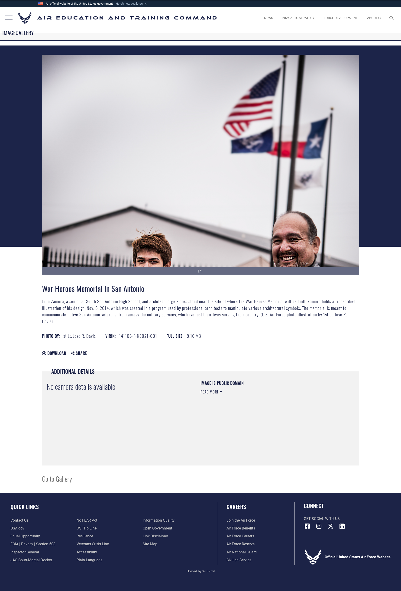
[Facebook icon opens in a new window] (307, 526)
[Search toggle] (392, 18)
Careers (236, 506)
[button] (132, 3)
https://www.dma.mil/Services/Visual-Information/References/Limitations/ (254, 421)
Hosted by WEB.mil (201, 571)
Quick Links (24, 506)
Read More (210, 392)
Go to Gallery (57, 479)
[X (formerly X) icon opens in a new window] (330, 526)
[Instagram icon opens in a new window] (318, 526)
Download (56, 353)
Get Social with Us (322, 518)
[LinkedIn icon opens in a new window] (342, 526)
